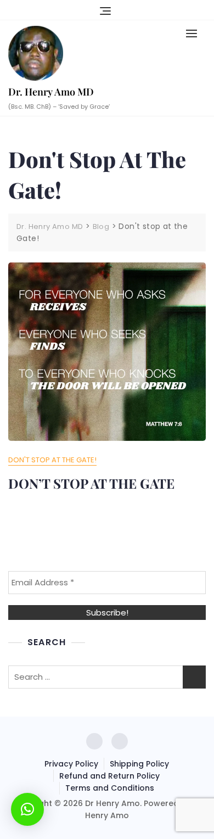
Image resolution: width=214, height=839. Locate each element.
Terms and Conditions (109, 787)
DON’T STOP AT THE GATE (91, 483)
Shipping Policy (139, 763)
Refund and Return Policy (109, 775)
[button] (194, 33)
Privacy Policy (71, 763)
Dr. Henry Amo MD (51, 91)
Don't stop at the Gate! (52, 460)
